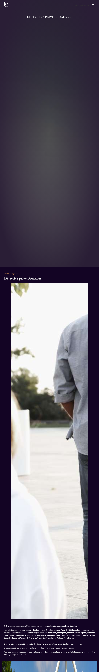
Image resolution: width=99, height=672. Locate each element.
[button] (93, 4)
